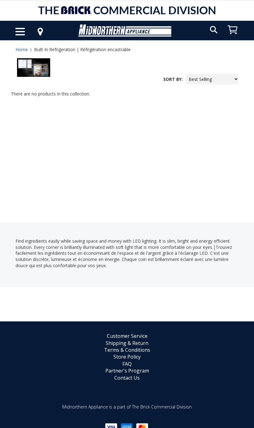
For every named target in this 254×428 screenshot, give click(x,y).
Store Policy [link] (127, 356)
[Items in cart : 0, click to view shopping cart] (233, 37)
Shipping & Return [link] (127, 343)
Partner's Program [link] (127, 370)
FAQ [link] (127, 363)
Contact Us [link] (127, 377)
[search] (213, 29)
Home (21, 49)
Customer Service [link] (127, 336)
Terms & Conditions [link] (127, 349)
